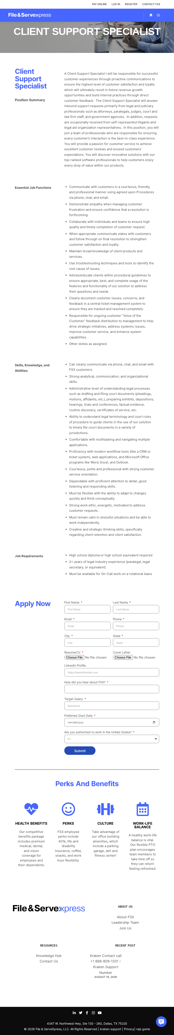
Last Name (121, 602)
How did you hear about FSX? (85, 682)
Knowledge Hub (49, 956)
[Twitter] (80, 1013)
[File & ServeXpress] (29, 15)
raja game (143, 1029)
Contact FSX (151, 4)
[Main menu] (158, 15)
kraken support (110, 1029)
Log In (116, 4)
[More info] (151, 15)
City (67, 636)
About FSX (125, 917)
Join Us (125, 928)
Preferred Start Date (78, 715)
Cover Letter (121, 652)
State (117, 636)
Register (131, 4)
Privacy (129, 1029)
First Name (72, 602)
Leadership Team (125, 922)
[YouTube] (99, 1013)
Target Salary (74, 699)
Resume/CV (72, 652)
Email (68, 619)
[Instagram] (93, 1013)
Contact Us (49, 961)
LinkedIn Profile (75, 665)
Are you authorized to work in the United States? (98, 732)
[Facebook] (87, 1013)
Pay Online (99, 4)
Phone (117, 619)
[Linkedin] (74, 1013)
